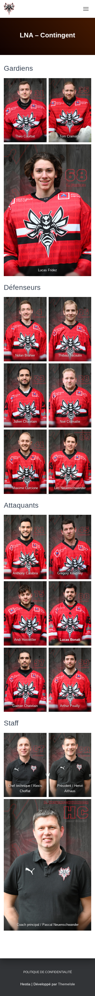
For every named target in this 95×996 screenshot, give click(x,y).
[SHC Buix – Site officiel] (11, 9)
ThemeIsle (66, 984)
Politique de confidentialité (47, 972)
